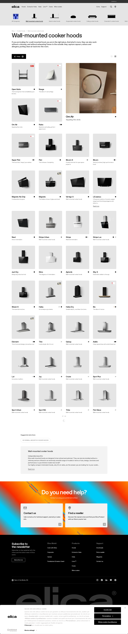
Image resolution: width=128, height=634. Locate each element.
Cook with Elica (52, 548)
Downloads (99, 548)
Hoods (74, 548)
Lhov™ (74, 561)
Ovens (74, 566)
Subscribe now (18, 560)
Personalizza (106, 616)
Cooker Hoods (21, 31)
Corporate (50, 552)
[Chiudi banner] (125, 607)
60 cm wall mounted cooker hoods (35, 440)
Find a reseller (100, 552)
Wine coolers (75, 570)
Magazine (99, 557)
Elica (13, 31)
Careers (49, 557)
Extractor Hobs (76, 552)
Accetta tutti (108, 610)
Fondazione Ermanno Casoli (55, 561)
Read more (31, 469)
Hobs (73, 557)
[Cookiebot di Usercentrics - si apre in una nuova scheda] (12, 630)
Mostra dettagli (30, 630)
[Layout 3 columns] (112, 56)
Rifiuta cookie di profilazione (107, 622)
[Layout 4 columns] (115, 56)
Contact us (99, 561)
